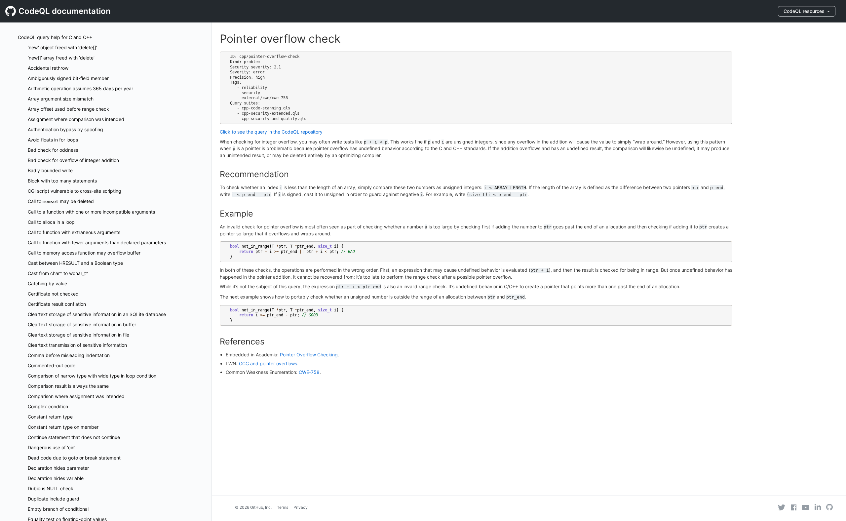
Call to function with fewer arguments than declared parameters (97, 242)
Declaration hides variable (56, 478)
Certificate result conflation (57, 304)
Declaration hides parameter (58, 468)
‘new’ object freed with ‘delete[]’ (62, 47)
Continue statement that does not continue (74, 437)
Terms (282, 507)
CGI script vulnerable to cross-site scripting (74, 191)
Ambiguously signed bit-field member (68, 78)
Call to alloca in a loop (51, 222)
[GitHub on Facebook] (794, 507)
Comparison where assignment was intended (76, 396)
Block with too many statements (62, 180)
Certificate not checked (53, 294)
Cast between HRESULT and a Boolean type (75, 263)
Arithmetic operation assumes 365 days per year (80, 88)
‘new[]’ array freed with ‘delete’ (61, 57)
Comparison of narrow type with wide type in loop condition (92, 376)
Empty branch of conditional (58, 509)
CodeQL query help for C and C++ (55, 37)
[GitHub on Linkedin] (818, 507)
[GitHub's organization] (829, 507)
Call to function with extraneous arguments (74, 232)
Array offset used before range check (68, 109)
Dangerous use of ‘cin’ (51, 447)
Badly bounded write (50, 170)
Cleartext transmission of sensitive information (77, 345)
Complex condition (48, 406)
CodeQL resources (805, 11)
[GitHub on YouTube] (805, 507)
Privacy (300, 507)
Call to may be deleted (61, 201)
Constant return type (50, 417)
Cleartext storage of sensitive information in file (78, 335)
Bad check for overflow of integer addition (73, 160)
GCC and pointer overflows (268, 363)
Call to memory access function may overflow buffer (84, 253)
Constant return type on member (63, 427)
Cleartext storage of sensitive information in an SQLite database (97, 314)
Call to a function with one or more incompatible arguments (91, 212)
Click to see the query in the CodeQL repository (271, 132)
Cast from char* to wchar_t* (58, 273)
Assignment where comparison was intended (76, 119)
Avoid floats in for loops (53, 139)
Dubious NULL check (50, 488)
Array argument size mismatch (61, 98)
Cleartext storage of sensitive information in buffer (82, 324)
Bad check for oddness (53, 150)
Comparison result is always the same (68, 386)
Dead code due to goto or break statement (74, 458)
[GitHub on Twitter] (781, 507)
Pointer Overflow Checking (309, 354)
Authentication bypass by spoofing (65, 129)
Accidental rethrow (48, 68)
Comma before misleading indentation (69, 355)
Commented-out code (51, 365)
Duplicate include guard (53, 498)
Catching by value (47, 283)
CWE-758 (309, 372)
